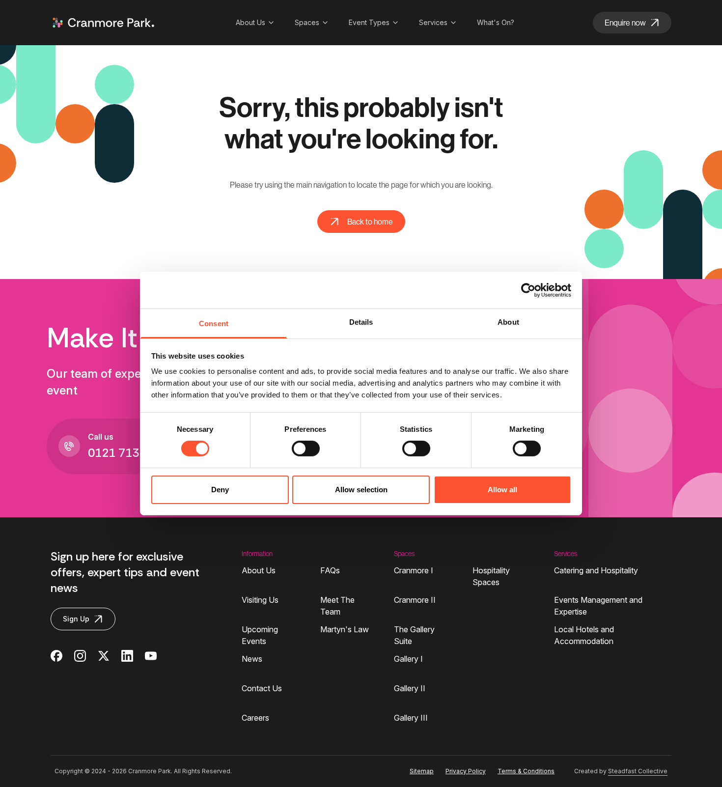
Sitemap (422, 771)
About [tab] (508, 322)
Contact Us (262, 688)
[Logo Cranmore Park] (104, 23)
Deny (220, 489)
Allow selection (361, 489)
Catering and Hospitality (596, 570)
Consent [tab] (213, 323)
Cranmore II (415, 600)
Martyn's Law (344, 629)
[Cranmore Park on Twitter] (104, 656)
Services (433, 22)
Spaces (307, 22)
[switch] (306, 448)
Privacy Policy (465, 771)
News (252, 659)
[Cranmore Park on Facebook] (56, 656)
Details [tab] (361, 322)
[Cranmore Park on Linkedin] (127, 656)
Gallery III (411, 718)
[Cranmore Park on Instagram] (80, 656)
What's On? (495, 22)
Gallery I (408, 659)
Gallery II (409, 688)
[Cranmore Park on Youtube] (151, 656)
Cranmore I (413, 570)
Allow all (502, 489)
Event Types (369, 22)
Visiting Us (260, 600)
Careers (255, 718)
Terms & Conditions (526, 771)
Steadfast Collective (637, 771)
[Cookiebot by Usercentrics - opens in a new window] (528, 289)
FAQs (330, 570)
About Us (250, 22)
